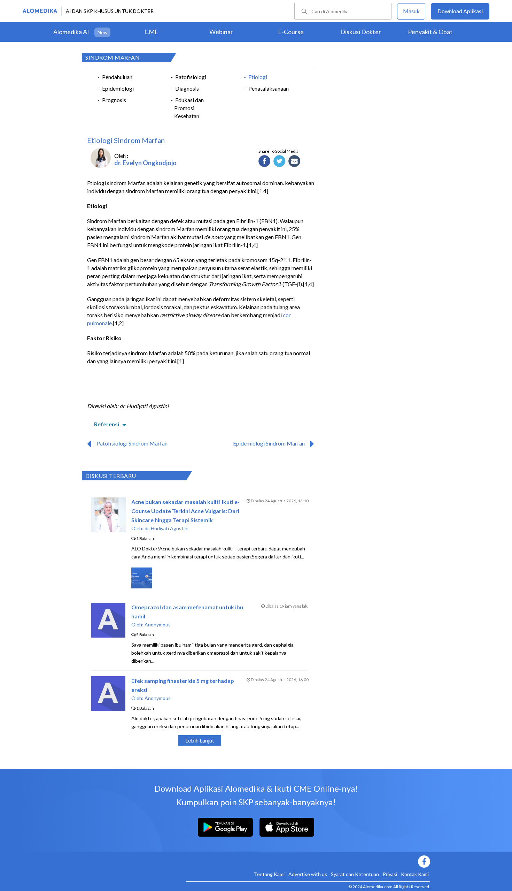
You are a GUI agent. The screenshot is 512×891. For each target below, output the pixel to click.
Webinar (221, 32)
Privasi (390, 874)
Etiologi (257, 77)
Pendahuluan (117, 77)
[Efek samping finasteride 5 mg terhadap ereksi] (108, 709)
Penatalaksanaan (268, 88)
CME (151, 32)
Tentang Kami (269, 874)
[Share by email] (294, 161)
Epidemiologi (118, 88)
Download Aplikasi (460, 11)
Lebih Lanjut (199, 740)
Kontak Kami (415, 874)
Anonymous (158, 624)
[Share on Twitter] (279, 161)
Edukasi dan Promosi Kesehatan (189, 108)
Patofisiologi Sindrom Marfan (132, 443)
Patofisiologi (190, 77)
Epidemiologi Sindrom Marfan (269, 443)
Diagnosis (187, 88)
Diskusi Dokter (360, 32)
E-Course (291, 32)
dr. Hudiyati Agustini (166, 528)
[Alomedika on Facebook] (308, 861)
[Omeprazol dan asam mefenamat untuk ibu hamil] (108, 635)
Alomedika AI (71, 32)
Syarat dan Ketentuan (355, 874)
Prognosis (114, 100)
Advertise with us (307, 874)
